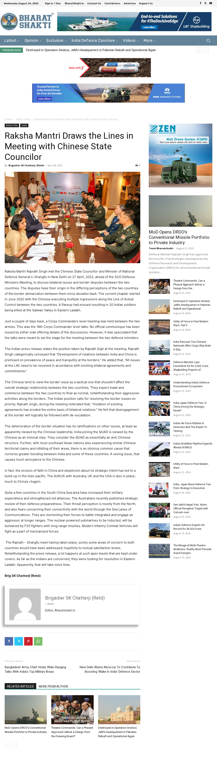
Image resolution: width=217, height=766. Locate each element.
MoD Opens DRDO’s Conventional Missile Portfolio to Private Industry (179, 237)
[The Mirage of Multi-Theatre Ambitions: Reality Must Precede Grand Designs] (159, 551)
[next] (206, 50)
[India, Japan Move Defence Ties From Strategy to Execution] (158, 489)
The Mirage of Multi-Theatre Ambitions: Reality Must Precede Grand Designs (192, 549)
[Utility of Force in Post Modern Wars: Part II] (159, 327)
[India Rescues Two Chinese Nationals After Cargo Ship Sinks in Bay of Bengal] (159, 347)
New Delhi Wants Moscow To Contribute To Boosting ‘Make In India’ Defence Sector (110, 669)
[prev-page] (7, 744)
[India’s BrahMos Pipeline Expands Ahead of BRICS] (159, 449)
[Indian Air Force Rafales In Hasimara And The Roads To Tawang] (159, 428)
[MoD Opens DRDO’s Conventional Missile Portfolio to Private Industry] (26, 709)
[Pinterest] (28, 641)
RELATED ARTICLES (20, 686)
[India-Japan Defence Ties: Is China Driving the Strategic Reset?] (159, 408)
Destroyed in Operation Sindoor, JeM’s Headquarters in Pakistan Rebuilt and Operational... (191, 305)
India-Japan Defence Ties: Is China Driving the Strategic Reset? (190, 406)
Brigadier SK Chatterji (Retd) (26, 165)
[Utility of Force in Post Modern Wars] (159, 469)
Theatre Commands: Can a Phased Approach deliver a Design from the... (189, 284)
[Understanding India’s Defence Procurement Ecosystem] (159, 388)
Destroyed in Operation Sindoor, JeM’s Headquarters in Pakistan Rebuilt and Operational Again (117, 732)
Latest (24, 125)
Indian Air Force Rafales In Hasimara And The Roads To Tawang (190, 427)
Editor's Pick (23, 119)
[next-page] (14, 744)
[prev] (199, 50)
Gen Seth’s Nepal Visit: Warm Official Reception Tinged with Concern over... (190, 508)
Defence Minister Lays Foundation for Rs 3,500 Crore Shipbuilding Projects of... (190, 366)
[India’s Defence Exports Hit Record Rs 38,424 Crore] (159, 530)
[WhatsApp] (38, 641)
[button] (208, 41)
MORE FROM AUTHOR (53, 686)
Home (8, 119)
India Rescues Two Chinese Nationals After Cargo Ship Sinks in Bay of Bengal (84, 50)
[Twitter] (205, 3)
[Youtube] (210, 3)
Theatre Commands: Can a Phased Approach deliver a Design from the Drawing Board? (72, 732)
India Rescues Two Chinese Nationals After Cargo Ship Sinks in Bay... (192, 345)
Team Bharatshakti (161, 248)
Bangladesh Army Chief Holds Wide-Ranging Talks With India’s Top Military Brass (35, 669)
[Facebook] (200, 3)
